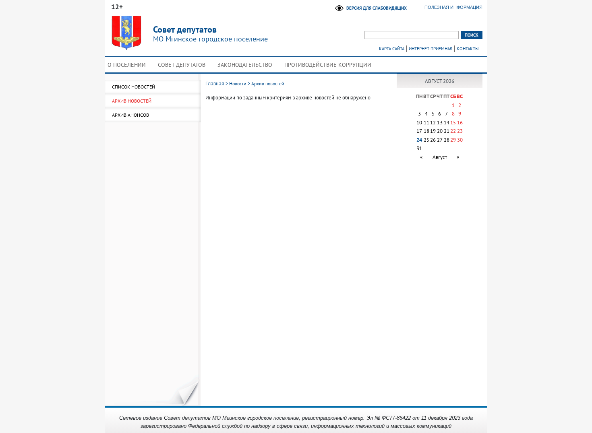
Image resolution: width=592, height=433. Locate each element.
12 (433, 122)
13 (440, 122)
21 (446, 131)
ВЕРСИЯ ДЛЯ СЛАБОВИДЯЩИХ (376, 8)
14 (446, 122)
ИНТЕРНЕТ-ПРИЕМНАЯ (430, 49)
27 (440, 139)
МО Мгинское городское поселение (210, 33)
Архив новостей (131, 101)
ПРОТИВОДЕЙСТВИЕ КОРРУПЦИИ (327, 64)
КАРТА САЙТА (391, 49)
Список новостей (133, 87)
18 (426, 131)
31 (419, 148)
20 (440, 131)
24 (419, 139)
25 (426, 139)
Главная (214, 84)
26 (433, 139)
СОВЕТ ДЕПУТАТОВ (181, 64)
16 (460, 122)
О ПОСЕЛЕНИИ (127, 64)
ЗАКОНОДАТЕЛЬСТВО (244, 64)
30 (460, 139)
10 (419, 122)
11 (426, 122)
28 (446, 139)
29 (453, 139)
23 (460, 131)
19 (433, 131)
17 (419, 131)
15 (453, 122)
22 (453, 131)
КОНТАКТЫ (467, 49)
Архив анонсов (130, 115)
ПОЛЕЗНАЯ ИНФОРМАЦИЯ (453, 7)
